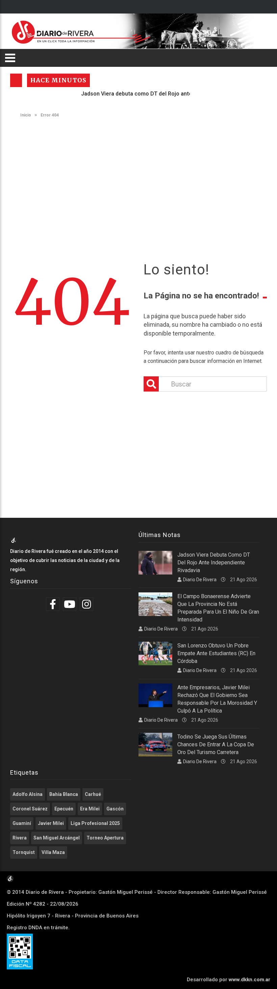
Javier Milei (51, 823)
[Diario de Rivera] (136, 31)
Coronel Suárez (30, 808)
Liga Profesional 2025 (95, 823)
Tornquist (23, 852)
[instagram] (87, 604)
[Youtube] (70, 604)
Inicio (25, 115)
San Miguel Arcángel (56, 837)
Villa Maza (53, 852)
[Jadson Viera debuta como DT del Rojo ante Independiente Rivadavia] (155, 562)
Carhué (93, 794)
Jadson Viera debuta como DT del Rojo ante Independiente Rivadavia (157, 93)
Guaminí (21, 823)
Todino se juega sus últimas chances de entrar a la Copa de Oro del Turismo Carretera (215, 744)
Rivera (19, 837)
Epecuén (63, 808)
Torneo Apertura (105, 837)
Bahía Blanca (63, 794)
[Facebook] (53, 604)
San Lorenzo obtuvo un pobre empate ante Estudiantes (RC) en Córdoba (216, 653)
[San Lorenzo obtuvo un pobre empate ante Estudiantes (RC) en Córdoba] (155, 653)
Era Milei (90, 808)
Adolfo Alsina (27, 794)
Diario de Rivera (200, 579)
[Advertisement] (138, 175)
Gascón (115, 808)
